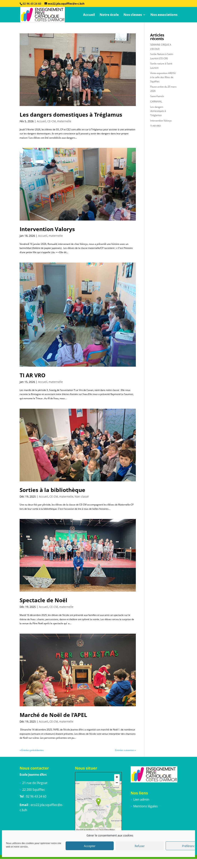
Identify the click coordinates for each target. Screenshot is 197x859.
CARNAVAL (156, 101)
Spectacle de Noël (43, 600)
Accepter (89, 846)
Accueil (89, 15)
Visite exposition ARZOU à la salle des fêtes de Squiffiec (163, 77)
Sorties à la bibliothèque (52, 490)
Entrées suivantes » (125, 750)
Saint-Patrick (157, 96)
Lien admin (141, 799)
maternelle (64, 121)
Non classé (82, 496)
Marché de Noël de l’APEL (53, 714)
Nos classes (133, 15)
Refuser (140, 846)
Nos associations (163, 15)
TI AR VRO (32, 375)
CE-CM (51, 121)
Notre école (109, 15)
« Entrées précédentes (32, 750)
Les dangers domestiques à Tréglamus (71, 114)
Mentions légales (145, 806)
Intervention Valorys (47, 229)
